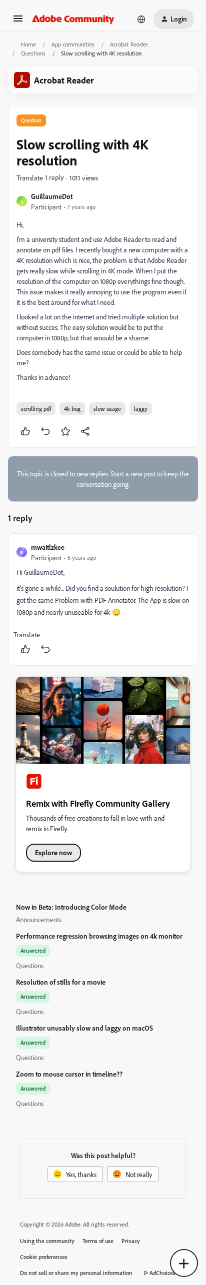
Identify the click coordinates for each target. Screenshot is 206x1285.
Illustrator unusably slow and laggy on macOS (84, 1028)
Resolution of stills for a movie (61, 982)
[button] (18, 21)
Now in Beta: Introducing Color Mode (71, 907)
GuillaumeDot (51, 196)
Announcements (39, 919)
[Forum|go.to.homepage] (73, 19)
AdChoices (163, 1273)
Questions (33, 53)
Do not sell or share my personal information (76, 1273)
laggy (141, 408)
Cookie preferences (44, 1257)
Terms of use (98, 1241)
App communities (73, 44)
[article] (103, 599)
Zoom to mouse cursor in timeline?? (69, 1074)
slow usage (107, 408)
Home (28, 44)
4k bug (72, 408)
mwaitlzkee (47, 547)
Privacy (131, 1241)
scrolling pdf (36, 408)
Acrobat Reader (129, 44)
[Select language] (142, 19)
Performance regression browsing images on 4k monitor (99, 936)
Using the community (47, 1241)
